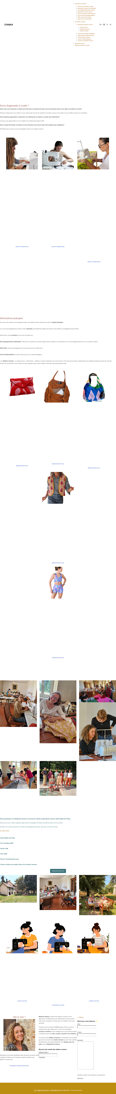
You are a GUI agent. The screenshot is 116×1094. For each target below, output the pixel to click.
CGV (35, 1090)
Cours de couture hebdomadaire (86, 15)
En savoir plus (31, 459)
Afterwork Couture (85, 29)
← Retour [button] (80, 1017)
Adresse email (44, 1052)
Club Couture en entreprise (85, 19)
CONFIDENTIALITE (55, 1090)
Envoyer (80, 1078)
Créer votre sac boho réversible (86, 35)
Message (80, 1040)
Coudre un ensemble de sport (85, 40)
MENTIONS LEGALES (43, 1090)
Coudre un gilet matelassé (84, 39)
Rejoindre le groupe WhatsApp (19, 1065)
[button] (100, 24)
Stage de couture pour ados (82, 45)
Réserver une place (22, 465)
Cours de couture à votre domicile (86, 13)
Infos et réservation (22, 246)
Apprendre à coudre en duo (85, 12)
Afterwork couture (58, 1005)
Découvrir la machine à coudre (85, 6)
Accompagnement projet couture (86, 10)
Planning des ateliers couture (85, 24)
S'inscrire (42, 1057)
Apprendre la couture (80, 3)
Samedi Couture (84, 30)
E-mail (79, 1032)
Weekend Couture (79, 43)
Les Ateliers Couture (80, 21)
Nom (78, 1024)
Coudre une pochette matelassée (86, 33)
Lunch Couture (84, 27)
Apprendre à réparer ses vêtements (87, 8)
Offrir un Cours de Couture (84, 17)
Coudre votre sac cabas (84, 37)
